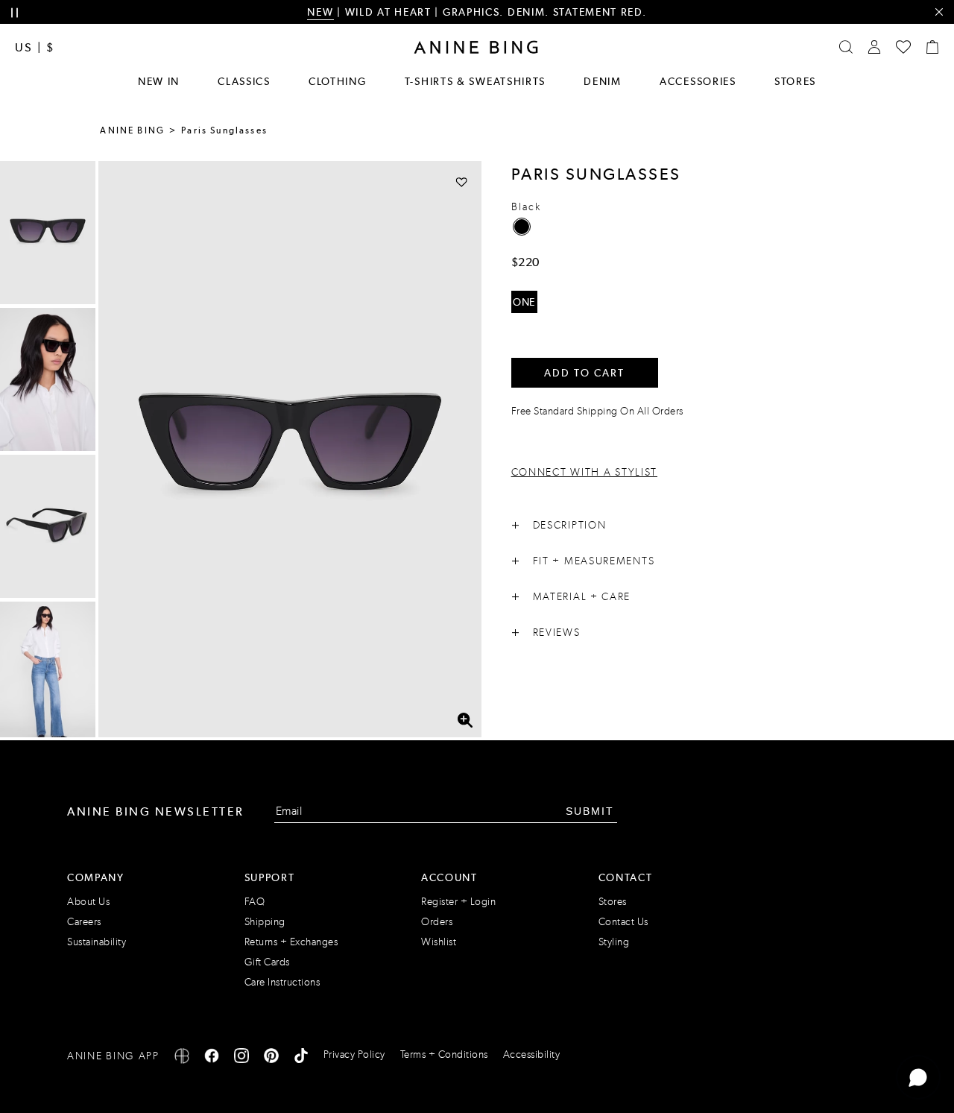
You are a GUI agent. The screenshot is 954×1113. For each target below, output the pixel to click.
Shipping (264, 921)
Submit (590, 811)
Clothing (338, 81)
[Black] (522, 227)
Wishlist (438, 942)
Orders (436, 921)
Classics (244, 81)
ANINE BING (132, 130)
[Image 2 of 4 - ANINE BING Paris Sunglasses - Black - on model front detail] (47, 379)
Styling (614, 942)
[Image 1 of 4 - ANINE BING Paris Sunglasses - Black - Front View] (47, 232)
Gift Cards (267, 962)
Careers (84, 921)
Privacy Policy (354, 1054)
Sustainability (96, 942)
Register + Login (458, 901)
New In (159, 81)
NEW (320, 12)
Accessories (698, 81)
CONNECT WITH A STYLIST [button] (584, 472)
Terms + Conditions (444, 1054)
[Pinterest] (271, 1058)
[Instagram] (241, 1058)
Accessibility (531, 1054)
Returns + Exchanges (291, 942)
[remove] (939, 12)
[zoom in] (464, 720)
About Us (88, 901)
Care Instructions (282, 982)
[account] (874, 47)
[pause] (14, 13)
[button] (289, 449)
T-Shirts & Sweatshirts (475, 81)
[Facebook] (211, 1058)
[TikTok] (301, 1058)
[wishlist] (903, 47)
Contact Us (623, 921)
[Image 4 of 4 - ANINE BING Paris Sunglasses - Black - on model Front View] (47, 673)
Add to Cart (584, 373)
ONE (524, 302)
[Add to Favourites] (462, 181)
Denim (603, 81)
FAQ (254, 901)
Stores (795, 81)
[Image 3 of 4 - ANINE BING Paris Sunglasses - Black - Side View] (47, 526)
